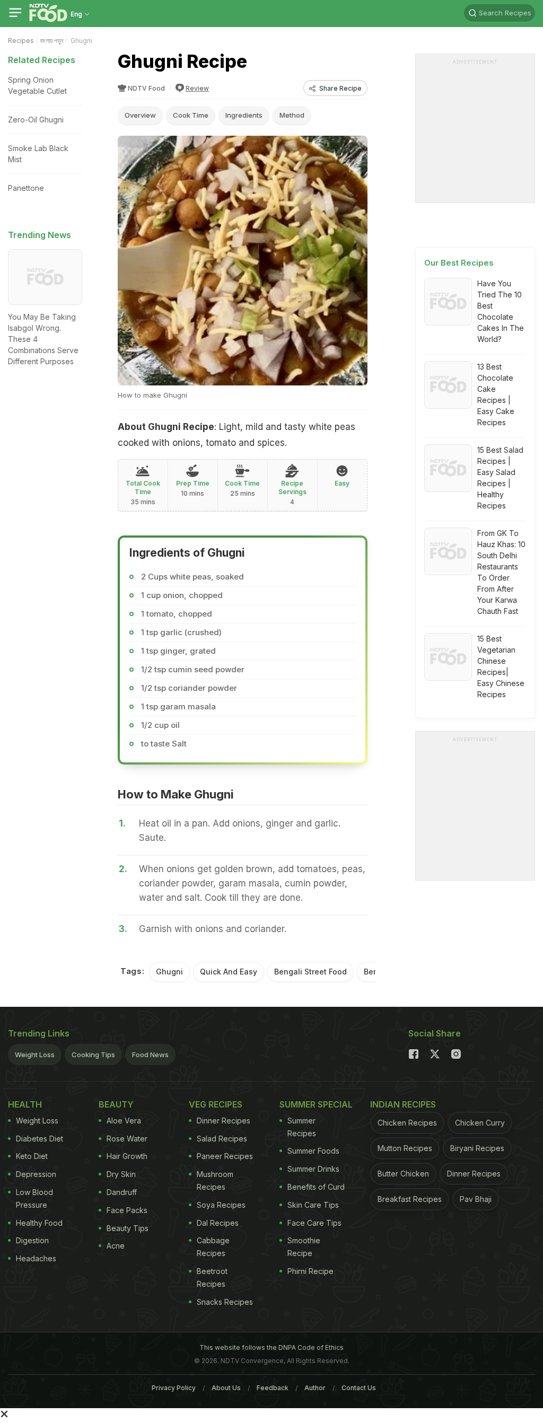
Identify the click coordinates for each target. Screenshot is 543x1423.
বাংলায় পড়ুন (51, 41)
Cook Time (190, 115)
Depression (36, 1174)
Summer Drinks (313, 1168)
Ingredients (243, 115)
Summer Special (316, 1104)
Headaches (36, 1258)
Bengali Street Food (310, 971)
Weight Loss (35, 1054)
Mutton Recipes (405, 1148)
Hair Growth (127, 1156)
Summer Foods (313, 1150)
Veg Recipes (215, 1104)
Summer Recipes (301, 1127)
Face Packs (127, 1210)
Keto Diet (32, 1156)
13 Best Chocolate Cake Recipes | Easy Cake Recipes (495, 394)
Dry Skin (121, 1174)
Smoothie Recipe (303, 1247)
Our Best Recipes (459, 263)
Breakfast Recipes (410, 1199)
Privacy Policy (174, 1388)
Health (25, 1104)
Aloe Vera (124, 1120)
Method (291, 115)
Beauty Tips (127, 1228)
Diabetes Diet (39, 1138)
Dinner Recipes (223, 1120)
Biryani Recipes (477, 1148)
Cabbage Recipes (213, 1247)
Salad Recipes (222, 1138)
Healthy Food (39, 1222)
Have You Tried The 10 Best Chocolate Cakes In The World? (500, 311)
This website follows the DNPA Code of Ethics (271, 1347)
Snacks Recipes (225, 1301)
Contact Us (358, 1388)
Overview (140, 115)
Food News (150, 1054)
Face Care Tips (314, 1222)
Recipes (21, 41)
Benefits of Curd (316, 1186)
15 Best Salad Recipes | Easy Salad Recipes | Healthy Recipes (500, 477)
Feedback (272, 1388)
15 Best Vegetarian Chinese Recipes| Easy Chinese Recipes (500, 666)
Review (197, 88)
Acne (116, 1245)
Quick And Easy (228, 971)
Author (315, 1388)
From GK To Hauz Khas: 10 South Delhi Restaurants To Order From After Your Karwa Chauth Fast (501, 572)
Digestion (32, 1240)
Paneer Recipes (225, 1156)
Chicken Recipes (407, 1122)
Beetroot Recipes (212, 1277)
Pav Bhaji (476, 1199)
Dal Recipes (218, 1222)
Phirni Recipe (310, 1271)
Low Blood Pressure (34, 1198)
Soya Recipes (221, 1204)
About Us (226, 1388)
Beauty (116, 1104)
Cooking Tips (93, 1054)
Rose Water (127, 1138)
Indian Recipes (403, 1104)
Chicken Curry (480, 1122)
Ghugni (169, 971)
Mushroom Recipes (215, 1180)
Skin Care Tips (313, 1204)
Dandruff (122, 1192)
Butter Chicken (403, 1173)
